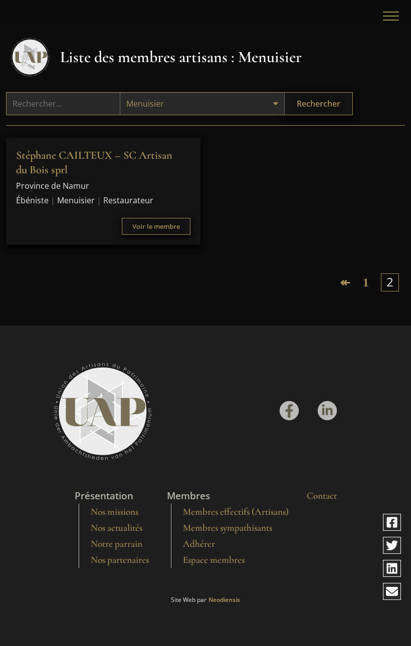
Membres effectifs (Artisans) (236, 512)
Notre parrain (116, 544)
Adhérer (199, 544)
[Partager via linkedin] (392, 568)
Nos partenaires (120, 560)
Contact (322, 496)
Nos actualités (116, 528)
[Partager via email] (392, 591)
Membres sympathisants (227, 528)
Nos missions (114, 512)
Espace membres (214, 560)
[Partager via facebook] (392, 522)
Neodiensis (224, 600)
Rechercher (318, 103)
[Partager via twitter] (392, 545)
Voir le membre (156, 226)
